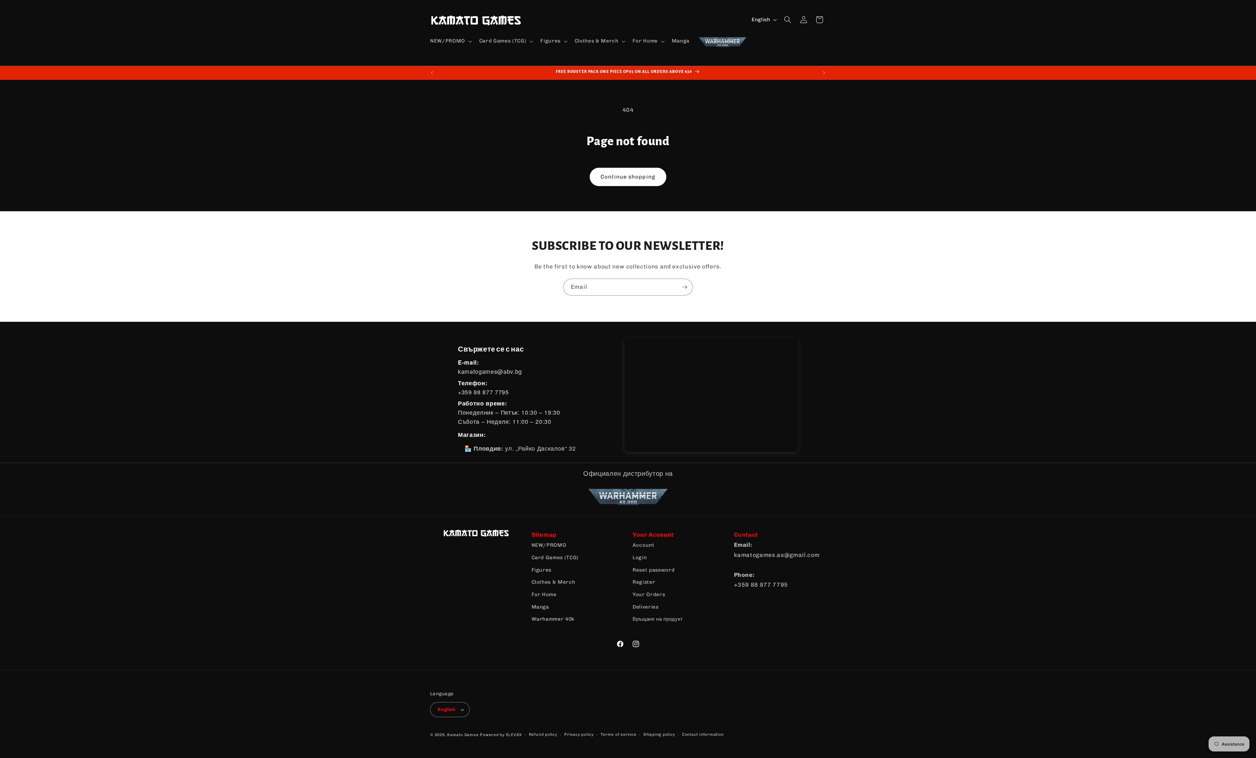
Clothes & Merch (553, 582)
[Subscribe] (684, 287)
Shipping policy (659, 734)
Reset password (653, 570)
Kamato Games (463, 734)
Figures (542, 570)
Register (644, 582)
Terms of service (618, 734)
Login (640, 557)
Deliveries (646, 607)
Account (643, 545)
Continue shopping (628, 176)
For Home (544, 594)
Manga (540, 607)
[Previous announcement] (432, 72)
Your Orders (649, 594)
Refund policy (543, 734)
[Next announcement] (824, 72)
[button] (450, 41)
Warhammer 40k (553, 619)
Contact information (703, 734)
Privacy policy (579, 734)
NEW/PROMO (549, 545)
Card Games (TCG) (555, 557)
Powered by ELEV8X (501, 734)
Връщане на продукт (658, 619)
